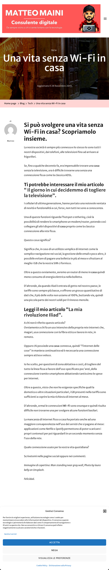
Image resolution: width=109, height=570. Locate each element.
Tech (54, 50)
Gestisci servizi (10, 534)
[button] (104, 511)
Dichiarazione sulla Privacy (60, 565)
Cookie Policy (41, 565)
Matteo (10, 141)
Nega (54, 550)
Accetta (54, 542)
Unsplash (38, 470)
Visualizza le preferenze (54, 558)
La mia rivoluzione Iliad (53, 312)
